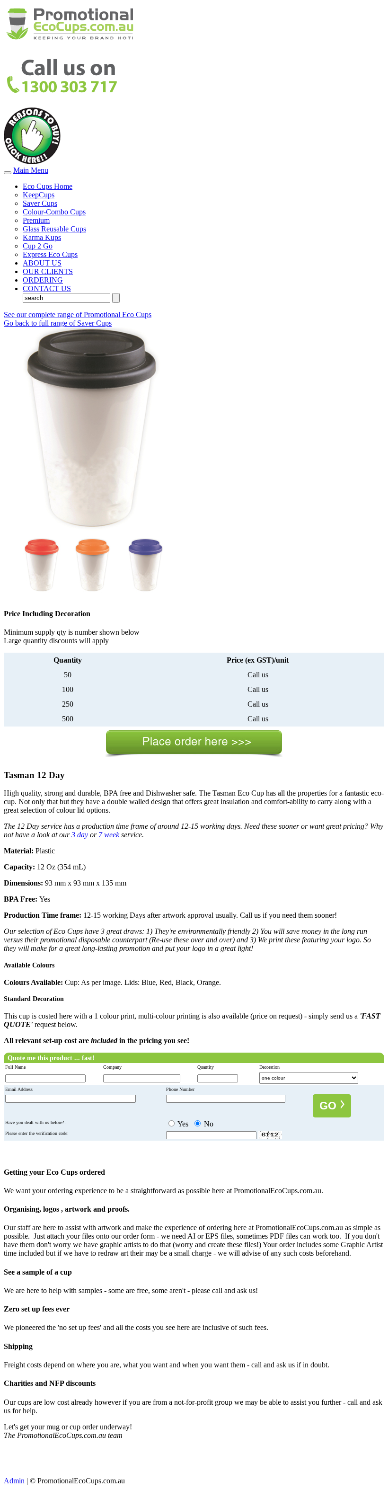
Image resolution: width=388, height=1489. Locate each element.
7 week (108, 835)
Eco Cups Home (47, 186)
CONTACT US (47, 288)
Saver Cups (40, 203)
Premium (36, 220)
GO (329, 1105)
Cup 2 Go (38, 246)
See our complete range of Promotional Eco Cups (77, 314)
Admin (14, 1481)
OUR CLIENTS (48, 271)
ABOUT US (42, 263)
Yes (182, 1124)
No (207, 1124)
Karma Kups (42, 237)
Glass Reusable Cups (54, 229)
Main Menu (30, 170)
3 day (79, 835)
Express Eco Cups (50, 254)
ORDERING (43, 280)
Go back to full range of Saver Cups (58, 323)
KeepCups (38, 195)
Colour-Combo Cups (54, 212)
